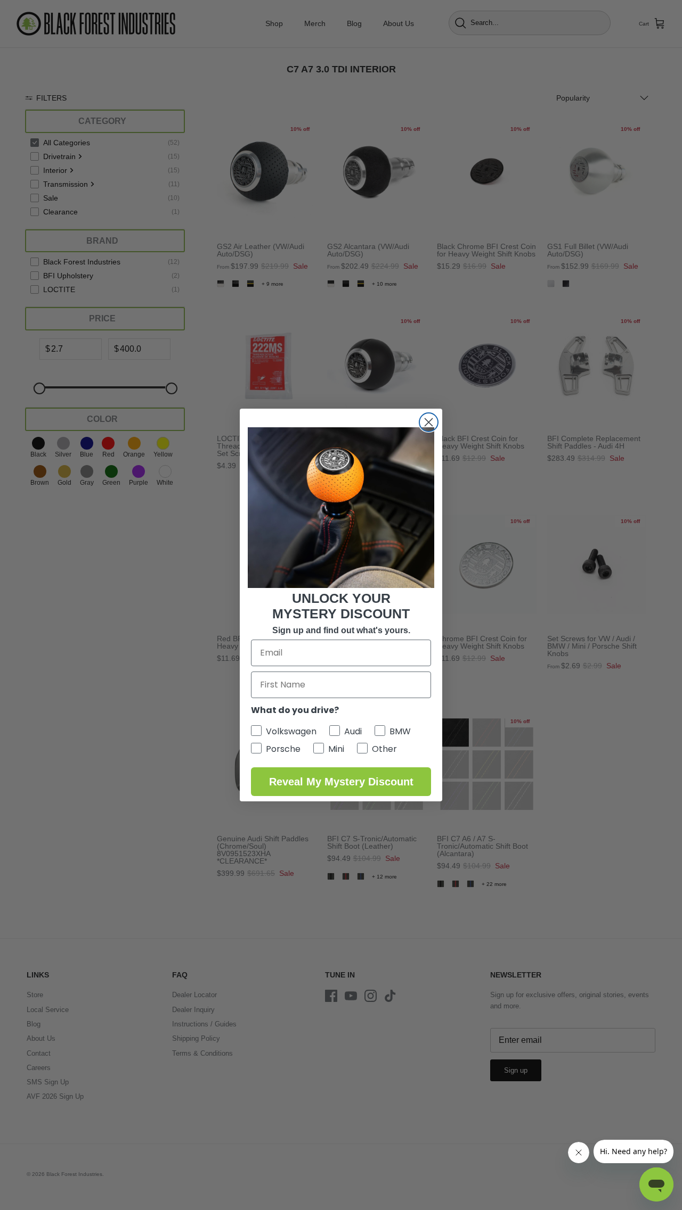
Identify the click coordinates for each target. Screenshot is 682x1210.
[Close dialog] (428, 422)
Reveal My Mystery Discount (341, 782)
